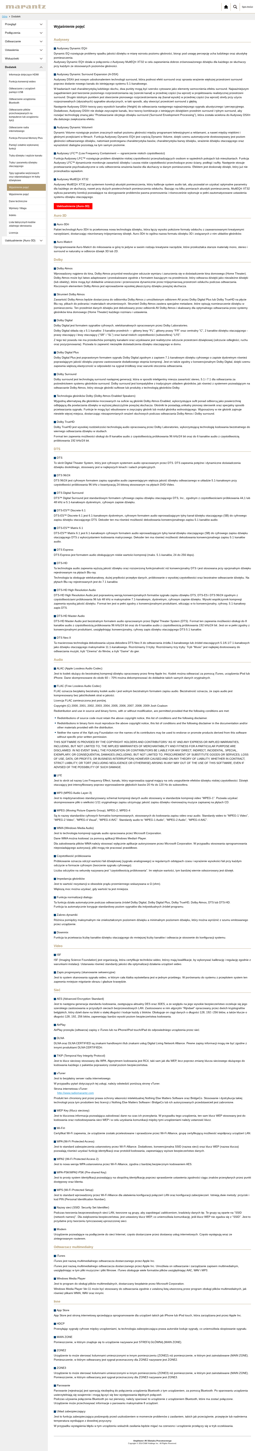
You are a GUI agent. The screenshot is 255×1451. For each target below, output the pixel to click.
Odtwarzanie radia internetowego (19, 129)
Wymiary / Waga (17, 208)
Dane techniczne (18, 201)
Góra (4, 16)
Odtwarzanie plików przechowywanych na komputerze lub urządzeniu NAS (23, 115)
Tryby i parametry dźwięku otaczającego (23, 164)
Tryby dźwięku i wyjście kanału (25, 155)
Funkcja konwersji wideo (22, 81)
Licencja (13, 232)
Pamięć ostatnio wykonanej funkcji (24, 147)
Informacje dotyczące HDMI (24, 74)
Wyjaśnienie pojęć (19, 187)
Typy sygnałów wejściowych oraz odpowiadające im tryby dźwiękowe (24, 177)
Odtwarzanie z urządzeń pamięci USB (22, 90)
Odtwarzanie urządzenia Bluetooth (22, 101)
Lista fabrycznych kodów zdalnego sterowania (22, 224)
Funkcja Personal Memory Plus (26, 138)
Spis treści (247, 7)
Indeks (12, 215)
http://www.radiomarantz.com (75, 1092)
